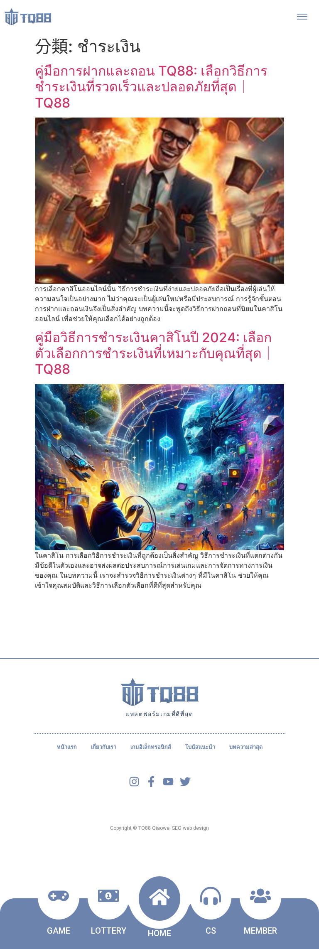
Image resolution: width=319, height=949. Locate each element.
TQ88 (144, 828)
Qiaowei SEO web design (180, 828)
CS (211, 931)
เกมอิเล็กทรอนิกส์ (150, 747)
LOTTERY (108, 931)
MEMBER (260, 931)
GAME (58, 931)
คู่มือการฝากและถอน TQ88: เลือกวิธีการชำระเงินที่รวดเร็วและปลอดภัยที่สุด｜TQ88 (151, 87)
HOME (159, 933)
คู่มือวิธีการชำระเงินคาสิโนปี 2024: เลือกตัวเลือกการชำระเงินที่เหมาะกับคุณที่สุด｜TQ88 (155, 353)
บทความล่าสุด (246, 747)
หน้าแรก (67, 747)
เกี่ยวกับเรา (103, 747)
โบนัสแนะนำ (200, 747)
